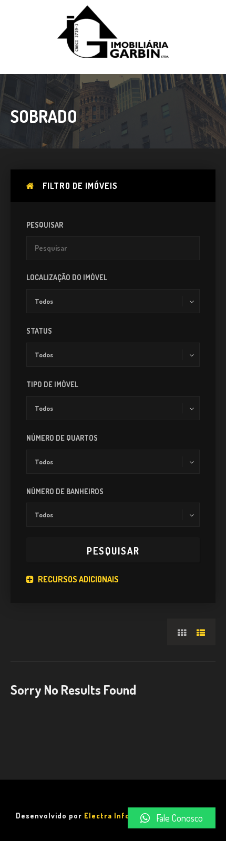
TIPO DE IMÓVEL (52, 384)
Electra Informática (121, 815)
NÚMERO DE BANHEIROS (65, 491)
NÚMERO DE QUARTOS (62, 437)
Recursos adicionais (77, 579)
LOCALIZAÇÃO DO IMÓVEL (66, 277)
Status (39, 330)
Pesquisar (44, 224)
